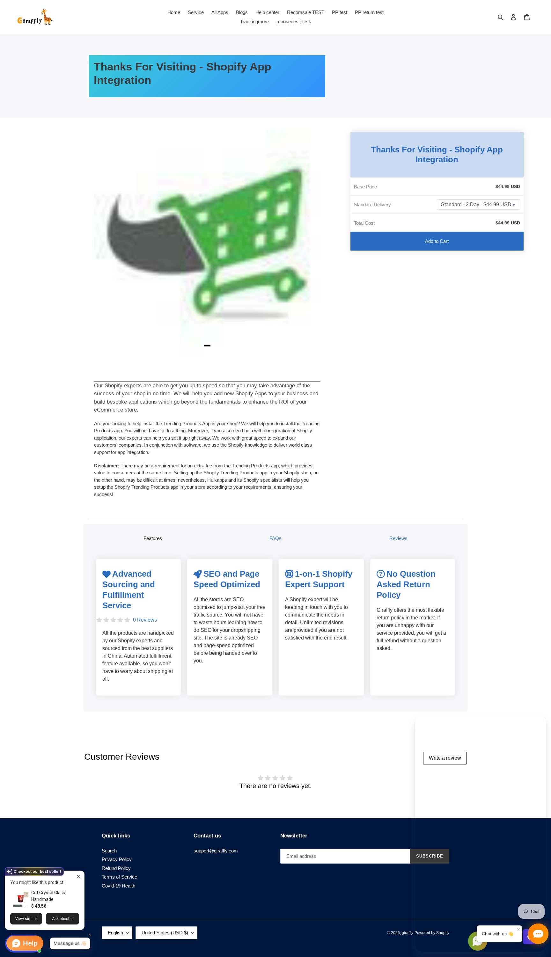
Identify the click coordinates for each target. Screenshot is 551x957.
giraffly (407, 933)
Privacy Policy (117, 859)
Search (109, 850)
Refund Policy (116, 868)
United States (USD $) (165, 932)
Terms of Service (119, 877)
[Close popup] (78, 876)
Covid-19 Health (118, 885)
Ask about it (62, 919)
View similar (26, 919)
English (115, 932)
